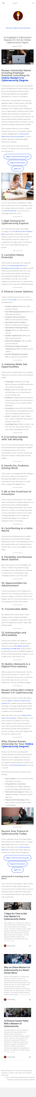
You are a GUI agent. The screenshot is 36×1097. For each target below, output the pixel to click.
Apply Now (17, 168)
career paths (12, 300)
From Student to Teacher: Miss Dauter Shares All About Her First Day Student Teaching (16, 1073)
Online (8, 28)
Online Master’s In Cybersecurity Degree (14, 79)
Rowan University (10, 211)
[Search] (33, 3)
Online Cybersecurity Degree (17, 745)
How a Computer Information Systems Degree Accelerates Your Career (20, 1078)
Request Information (17, 163)
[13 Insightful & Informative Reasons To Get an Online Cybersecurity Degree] (17, 56)
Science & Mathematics (21, 28)
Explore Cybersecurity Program (17, 156)
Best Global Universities (18, 765)
